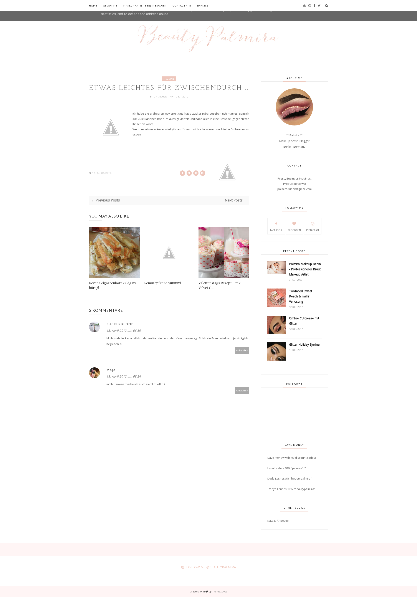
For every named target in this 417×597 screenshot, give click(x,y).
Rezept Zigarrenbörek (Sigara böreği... (113, 285)
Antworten (242, 350)
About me (110, 5)
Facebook (276, 230)
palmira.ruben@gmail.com (294, 189)
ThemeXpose (219, 591)
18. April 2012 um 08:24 (123, 376)
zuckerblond (120, 324)
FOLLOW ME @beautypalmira (211, 567)
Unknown (161, 96)
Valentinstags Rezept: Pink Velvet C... (219, 285)
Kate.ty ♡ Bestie (278, 521)
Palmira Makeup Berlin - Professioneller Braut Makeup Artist (305, 269)
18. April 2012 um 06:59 (123, 330)
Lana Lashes (275, 468)
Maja (111, 370)
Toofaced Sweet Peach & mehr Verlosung (300, 296)
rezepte (169, 78)
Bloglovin (294, 230)
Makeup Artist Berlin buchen (144, 5)
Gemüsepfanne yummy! (162, 283)
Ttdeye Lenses (277, 489)
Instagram (312, 230)
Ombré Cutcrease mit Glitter (304, 320)
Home (93, 5)
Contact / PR (181, 5)
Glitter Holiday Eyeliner (305, 344)
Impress (202, 5)
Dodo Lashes (276, 478)
